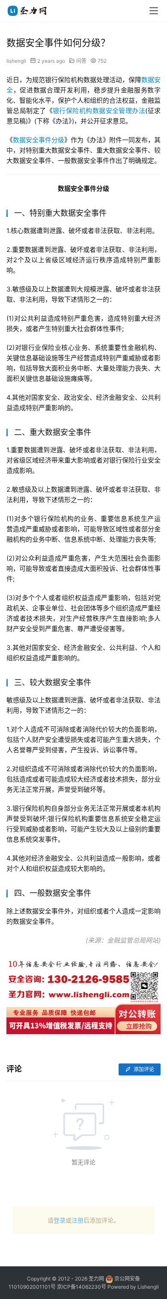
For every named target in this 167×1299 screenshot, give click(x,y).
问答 (81, 61)
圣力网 (96, 1278)
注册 (78, 1220)
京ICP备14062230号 (81, 1287)
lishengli (16, 61)
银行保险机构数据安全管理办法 (99, 111)
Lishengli (148, 1287)
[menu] (154, 10)
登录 (60, 1220)
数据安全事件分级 (38, 140)
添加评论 (143, 1069)
